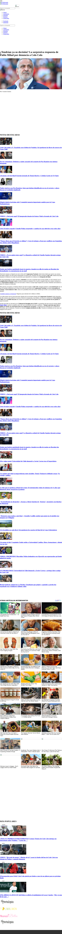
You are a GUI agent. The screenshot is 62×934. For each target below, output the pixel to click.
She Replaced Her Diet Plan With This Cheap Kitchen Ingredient (9, 684)
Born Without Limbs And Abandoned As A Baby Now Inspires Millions (8, 717)
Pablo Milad (3, 305)
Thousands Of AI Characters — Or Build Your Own (9, 615)
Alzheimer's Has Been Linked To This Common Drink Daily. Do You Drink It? (9, 668)
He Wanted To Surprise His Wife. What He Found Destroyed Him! (51, 700)
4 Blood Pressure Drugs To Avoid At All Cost (9, 700)
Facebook (5, 21)
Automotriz (6, 14)
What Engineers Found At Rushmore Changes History (49, 716)
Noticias (5, 17)
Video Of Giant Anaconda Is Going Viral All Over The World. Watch (30, 700)
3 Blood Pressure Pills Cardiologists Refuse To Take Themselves (51, 684)
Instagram (5, 22)
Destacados (6, 18)
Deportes (5, 15)
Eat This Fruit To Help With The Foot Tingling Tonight (9, 649)
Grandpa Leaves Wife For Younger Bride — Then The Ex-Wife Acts (51, 733)
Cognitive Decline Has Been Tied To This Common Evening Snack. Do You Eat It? (51, 633)
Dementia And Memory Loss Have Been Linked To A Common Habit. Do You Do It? (31, 650)
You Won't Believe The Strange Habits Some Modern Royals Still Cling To (51, 768)
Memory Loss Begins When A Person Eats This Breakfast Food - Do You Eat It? (30, 633)
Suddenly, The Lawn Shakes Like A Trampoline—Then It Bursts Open (30, 751)
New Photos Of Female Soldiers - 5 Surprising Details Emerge (10, 751)
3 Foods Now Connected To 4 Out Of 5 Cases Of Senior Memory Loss (51, 615)
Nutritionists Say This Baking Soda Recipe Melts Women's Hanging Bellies (30, 668)
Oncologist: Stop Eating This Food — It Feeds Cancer (30, 716)
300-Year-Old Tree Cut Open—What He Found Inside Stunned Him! (9, 734)
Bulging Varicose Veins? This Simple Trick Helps (29, 684)
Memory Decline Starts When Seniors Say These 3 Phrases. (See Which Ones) (51, 650)
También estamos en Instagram (8, 293)
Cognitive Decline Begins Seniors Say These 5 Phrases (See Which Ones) (30, 616)
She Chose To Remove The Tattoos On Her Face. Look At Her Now (52, 751)
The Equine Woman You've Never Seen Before (30, 733)
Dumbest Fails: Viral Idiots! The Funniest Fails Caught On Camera (30, 767)
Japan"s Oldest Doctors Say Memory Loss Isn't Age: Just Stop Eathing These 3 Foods (51, 668)
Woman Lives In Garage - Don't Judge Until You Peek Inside (9, 767)
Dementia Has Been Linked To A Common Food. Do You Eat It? (9, 632)
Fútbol (5, 12)
